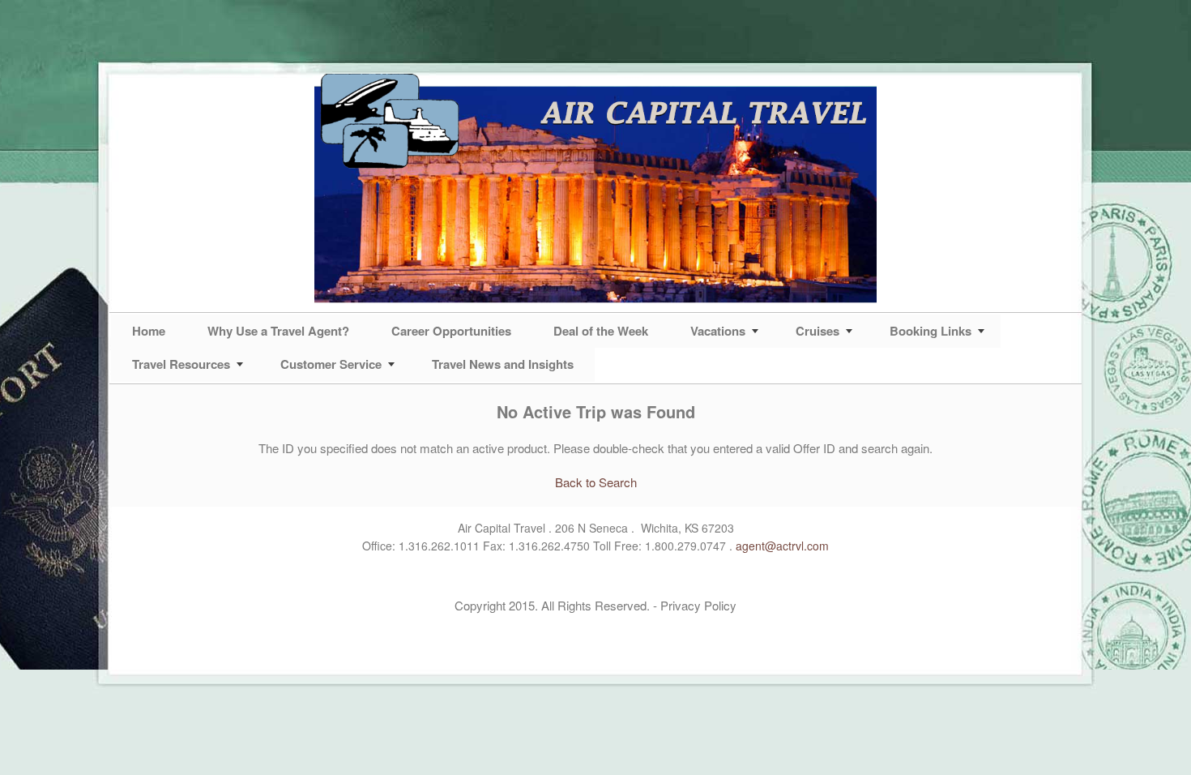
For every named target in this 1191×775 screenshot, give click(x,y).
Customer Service (331, 364)
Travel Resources (181, 364)
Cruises (817, 331)
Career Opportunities (451, 331)
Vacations (717, 331)
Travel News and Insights (503, 364)
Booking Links (930, 331)
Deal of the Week (600, 331)
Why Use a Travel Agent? (278, 331)
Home (148, 331)
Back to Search (596, 481)
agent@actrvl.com (782, 545)
